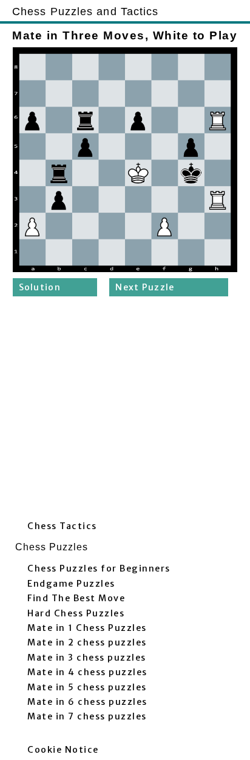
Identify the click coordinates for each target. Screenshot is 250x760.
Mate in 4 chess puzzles (87, 672)
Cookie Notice (63, 749)
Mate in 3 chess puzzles (86, 657)
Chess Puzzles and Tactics (85, 11)
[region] (125, 411)
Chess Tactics (62, 526)
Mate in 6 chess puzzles (87, 701)
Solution (40, 287)
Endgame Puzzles (71, 583)
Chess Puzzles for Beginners (99, 568)
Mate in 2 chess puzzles (87, 642)
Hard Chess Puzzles (75, 613)
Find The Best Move (76, 598)
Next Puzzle (144, 287)
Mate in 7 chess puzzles (87, 716)
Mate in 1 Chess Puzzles (87, 627)
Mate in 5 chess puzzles (87, 687)
